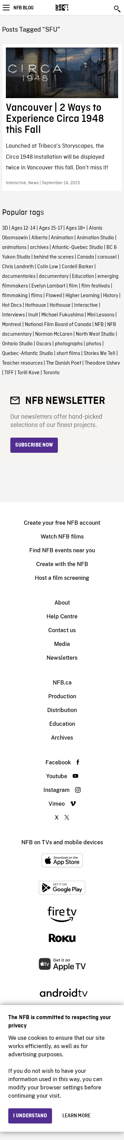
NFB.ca (62, 682)
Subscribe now (34, 445)
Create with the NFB (62, 564)
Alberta (39, 237)
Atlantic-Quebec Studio (77, 247)
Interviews (13, 315)
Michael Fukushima (62, 315)
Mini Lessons (100, 315)
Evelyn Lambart (48, 286)
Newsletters (62, 658)
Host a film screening (62, 578)
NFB (99, 324)
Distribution (62, 710)
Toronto (51, 372)
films (36, 295)
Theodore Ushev (102, 363)
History (110, 295)
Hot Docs (12, 305)
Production (62, 696)
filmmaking (15, 295)
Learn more (76, 1116)
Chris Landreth (18, 266)
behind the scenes (54, 257)
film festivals (95, 286)
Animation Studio (95, 237)
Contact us (62, 630)
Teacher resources (22, 363)
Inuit (33, 315)
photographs (69, 344)
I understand (30, 1116)
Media (62, 644)
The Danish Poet (63, 363)
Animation (62, 237)
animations (14, 247)
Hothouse (35, 305)
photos (93, 344)
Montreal (11, 324)
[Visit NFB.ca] (74, 7)
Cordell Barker (77, 266)
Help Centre (62, 616)
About (62, 602)
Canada (85, 257)
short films (68, 353)
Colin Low (47, 266)
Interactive (86, 305)
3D (5, 228)
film (73, 286)
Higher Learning (82, 295)
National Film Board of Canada (58, 324)
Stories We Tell (99, 353)
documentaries (18, 276)
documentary (54, 276)
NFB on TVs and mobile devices (62, 842)
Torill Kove (28, 372)
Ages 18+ (75, 228)
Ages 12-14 (23, 228)
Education (83, 276)
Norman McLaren (53, 334)
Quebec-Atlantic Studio (27, 353)
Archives (62, 737)
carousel (107, 257)
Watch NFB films (62, 536)
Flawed (54, 295)
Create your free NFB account (62, 523)
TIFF (9, 372)
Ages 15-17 (50, 228)
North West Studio (95, 334)
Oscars (43, 344)
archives (39, 247)
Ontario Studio (17, 344)
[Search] (118, 9)
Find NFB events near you (62, 550)
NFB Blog (23, 8)
